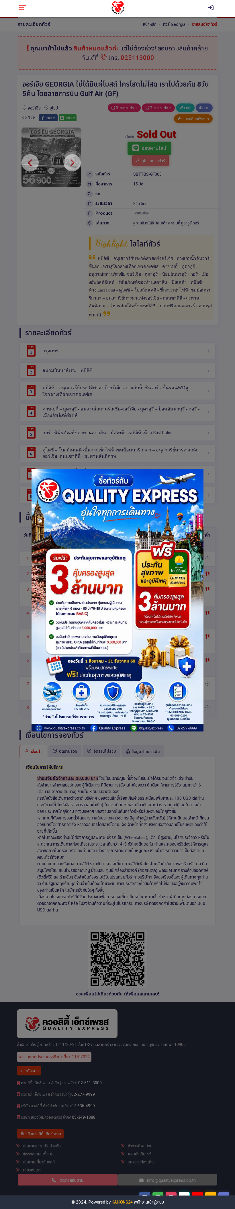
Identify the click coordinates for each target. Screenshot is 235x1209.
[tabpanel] (117, 600)
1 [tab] (117, 726)
